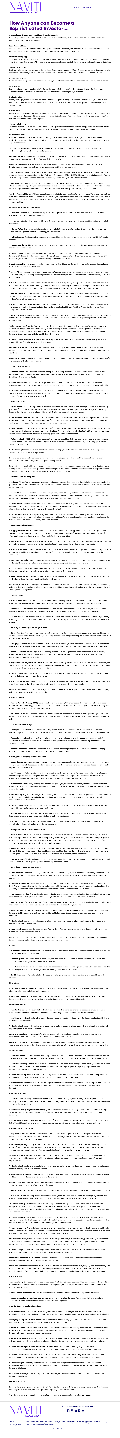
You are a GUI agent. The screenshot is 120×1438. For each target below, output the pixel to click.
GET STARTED (60, 1434)
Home (76, 7)
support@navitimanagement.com (80, 1407)
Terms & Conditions (59, 1429)
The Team (87, 7)
